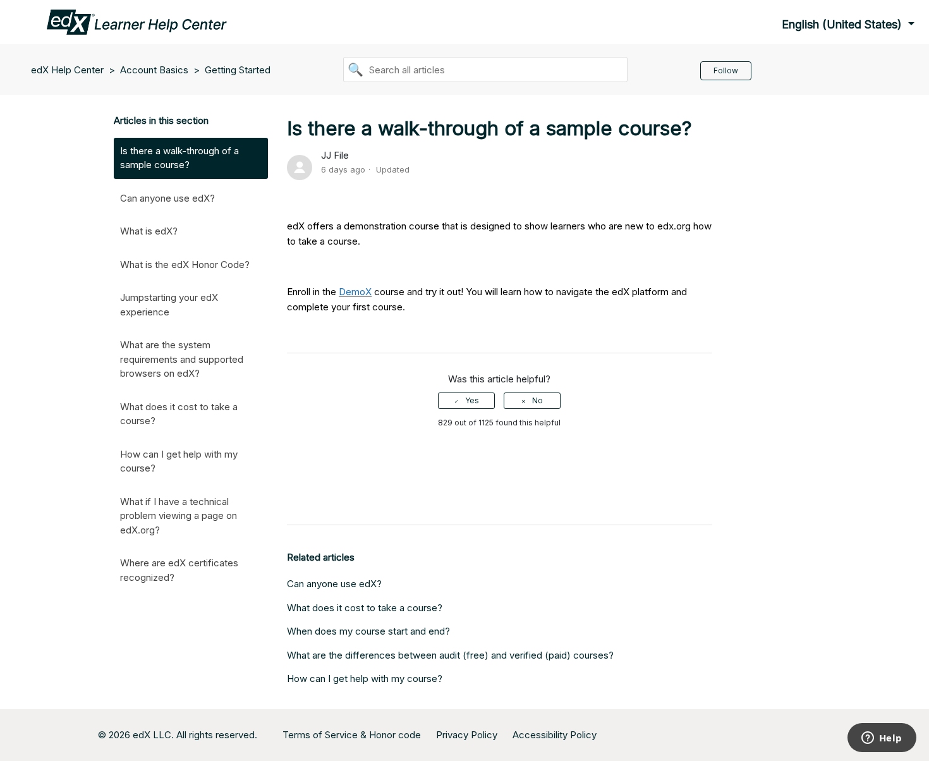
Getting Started (237, 70)
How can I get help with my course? (179, 461)
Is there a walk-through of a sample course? (179, 158)
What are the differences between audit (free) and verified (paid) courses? (450, 655)
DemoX (355, 292)
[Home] (137, 21)
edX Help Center (68, 70)
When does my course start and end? (368, 631)
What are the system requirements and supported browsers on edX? (181, 359)
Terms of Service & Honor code (351, 735)
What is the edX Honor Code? (185, 265)
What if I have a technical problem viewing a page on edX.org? (178, 516)
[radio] (466, 401)
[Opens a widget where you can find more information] (881, 739)
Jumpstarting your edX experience (169, 304)
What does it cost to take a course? (179, 414)
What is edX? (149, 231)
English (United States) (843, 24)
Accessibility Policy (555, 735)
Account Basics (154, 70)
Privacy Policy (466, 735)
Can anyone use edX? (167, 198)
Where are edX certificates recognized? (179, 570)
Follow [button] (725, 70)
